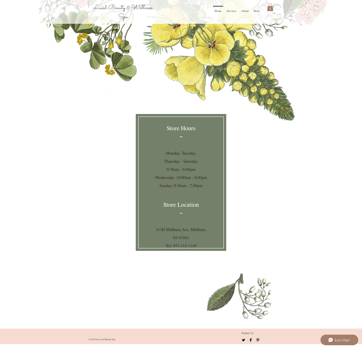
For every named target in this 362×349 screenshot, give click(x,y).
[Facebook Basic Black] (250, 340)
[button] (270, 7)
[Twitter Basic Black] (243, 340)
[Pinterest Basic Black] (258, 340)
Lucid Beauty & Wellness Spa (123, 12)
